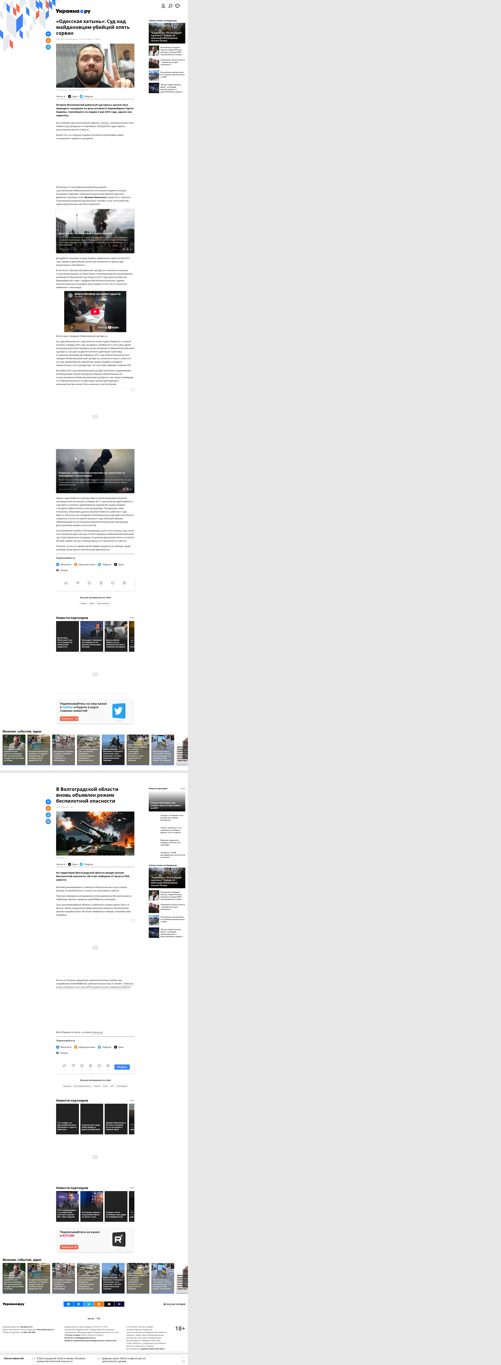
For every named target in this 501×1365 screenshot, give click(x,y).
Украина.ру (67, 1086)
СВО (112, 1086)
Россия (105, 1086)
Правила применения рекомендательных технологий (90, 1340)
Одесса (91, 603)
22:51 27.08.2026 (62, 807)
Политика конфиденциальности (80, 1338)
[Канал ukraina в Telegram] (89, 1304)
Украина (83, 603)
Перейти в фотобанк (81, 90)
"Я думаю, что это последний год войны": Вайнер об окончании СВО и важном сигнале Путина (166, 37)
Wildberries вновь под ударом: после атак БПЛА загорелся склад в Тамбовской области (95, 985)
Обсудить (122, 1067)
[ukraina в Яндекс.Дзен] (109, 1304)
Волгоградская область (82, 1086)
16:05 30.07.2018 (62, 39)
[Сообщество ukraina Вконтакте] (68, 1304)
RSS (98, 1318)
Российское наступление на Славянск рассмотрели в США (172, 74)
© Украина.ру (60, 858)
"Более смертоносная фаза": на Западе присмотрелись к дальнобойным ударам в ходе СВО (172, 88)
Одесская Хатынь (103, 603)
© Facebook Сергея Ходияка (65, 90)
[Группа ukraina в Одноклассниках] (99, 1304)
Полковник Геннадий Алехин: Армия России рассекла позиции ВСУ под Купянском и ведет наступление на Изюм (171, 50)
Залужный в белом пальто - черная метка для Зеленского (172, 62)
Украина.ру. (97, 1032)
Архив (91, 1318)
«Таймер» (104, 122)
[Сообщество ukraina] (79, 1304)
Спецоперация (121, 1086)
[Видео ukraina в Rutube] (119, 1304)
